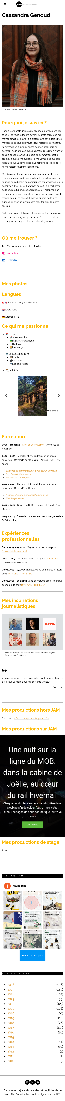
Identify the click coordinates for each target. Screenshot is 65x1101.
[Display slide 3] (53, 410)
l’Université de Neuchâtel (14, 551)
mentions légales (38, 1094)
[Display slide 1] (48, 410)
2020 (10, 1013)
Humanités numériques (18, 477)
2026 (10, 985)
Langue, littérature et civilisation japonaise (27, 495)
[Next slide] (58, 396)
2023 (10, 999)
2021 (10, 1008)
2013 (10, 1047)
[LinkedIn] (32, 1082)
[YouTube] (37, 1082)
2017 (10, 1027)
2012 (10, 1051)
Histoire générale (14, 498)
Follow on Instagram (32, 955)
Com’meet (50, 558)
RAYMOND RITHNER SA (20, 573)
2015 (10, 1037)
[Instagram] (27, 1082)
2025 (10, 989)
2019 (10, 1018)
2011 (10, 1056)
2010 (10, 1061)
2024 (10, 994)
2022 (10, 1004)
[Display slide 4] (55, 410)
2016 (10, 1032)
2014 (10, 1042)
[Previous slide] (6, 396)
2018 (10, 1023)
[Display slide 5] (57, 410)
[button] (12, 900)
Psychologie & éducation (18, 474)
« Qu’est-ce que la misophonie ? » (31, 718)
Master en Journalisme (32, 444)
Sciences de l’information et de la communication (31, 470)
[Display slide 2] (50, 410)
